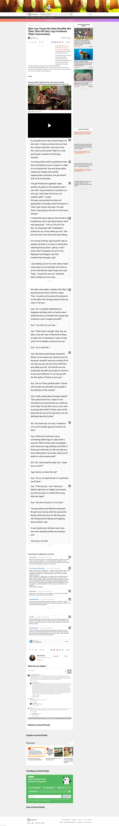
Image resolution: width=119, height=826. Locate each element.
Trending (33, 17)
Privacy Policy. (48, 800)
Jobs (84, 819)
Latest (38, 17)
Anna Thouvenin (35, 682)
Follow (65, 656)
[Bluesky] (37, 823)
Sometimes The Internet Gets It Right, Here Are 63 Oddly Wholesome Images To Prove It (83, 83)
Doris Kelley (34, 703)
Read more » (40, 659)
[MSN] (41, 823)
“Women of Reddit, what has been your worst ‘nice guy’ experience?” (62, 47)
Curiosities (30, 25)
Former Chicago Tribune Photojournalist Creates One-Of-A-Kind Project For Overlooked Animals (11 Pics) (83, 63)
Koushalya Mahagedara (35, 674)
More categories (33, 791)
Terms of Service (87, 822)
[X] (34, 823)
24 (77, 46)
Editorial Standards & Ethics (70, 822)
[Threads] (39, 823)
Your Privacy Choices (66, 819)
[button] (67, 743)
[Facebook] (28, 823)
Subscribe (66, 796)
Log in (90, 14)
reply (35, 680)
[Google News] (43, 823)
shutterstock (38, 111)
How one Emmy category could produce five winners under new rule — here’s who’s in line (83, 165)
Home (27, 17)
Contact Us (89, 819)
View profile (55, 656)
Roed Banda (34, 713)
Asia (31, 707)
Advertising (74, 819)
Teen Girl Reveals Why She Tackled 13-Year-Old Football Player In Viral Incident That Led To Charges (82, 43)
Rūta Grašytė (32, 37)
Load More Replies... (36, 696)
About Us (80, 819)
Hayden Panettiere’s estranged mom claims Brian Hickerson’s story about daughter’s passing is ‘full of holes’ (83, 146)
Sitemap (61, 822)
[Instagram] (30, 823)
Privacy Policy (80, 822)
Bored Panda (32, 820)
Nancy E (31, 698)
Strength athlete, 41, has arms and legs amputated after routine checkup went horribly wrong (83, 183)
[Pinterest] (32, 823)
